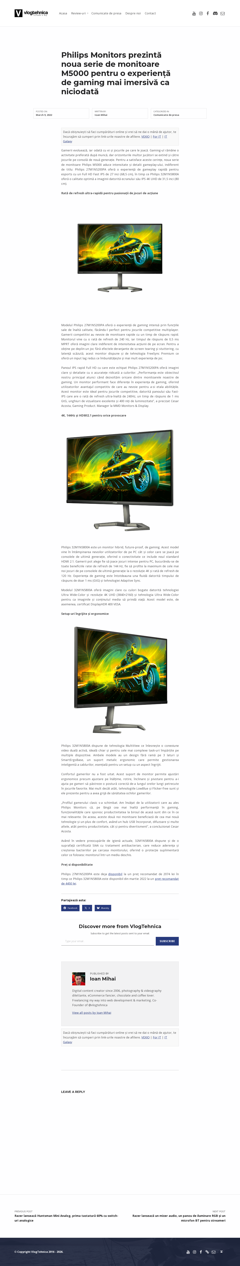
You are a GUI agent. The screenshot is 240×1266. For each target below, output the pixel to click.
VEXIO (145, 137)
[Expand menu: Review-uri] (87, 13)
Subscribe (167, 941)
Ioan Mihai (101, 114)
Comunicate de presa (106, 13)
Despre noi (133, 13)
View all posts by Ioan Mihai (91, 1013)
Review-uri (78, 13)
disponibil (115, 874)
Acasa (63, 13)
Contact (150, 13)
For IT (157, 137)
